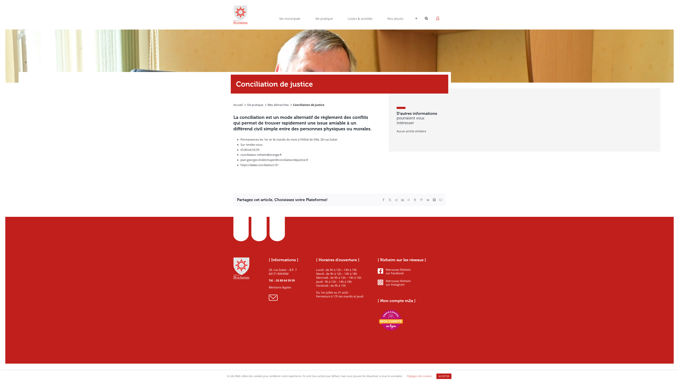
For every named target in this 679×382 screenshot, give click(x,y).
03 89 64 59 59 (285, 280)
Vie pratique (255, 105)
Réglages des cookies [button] (419, 376)
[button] (426, 13)
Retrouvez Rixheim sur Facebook (398, 271)
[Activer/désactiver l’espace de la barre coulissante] (416, 13)
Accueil (238, 105)
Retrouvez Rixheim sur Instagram (398, 283)
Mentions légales (280, 287)
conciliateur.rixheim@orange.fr (261, 155)
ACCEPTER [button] (444, 376)
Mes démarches (278, 105)
